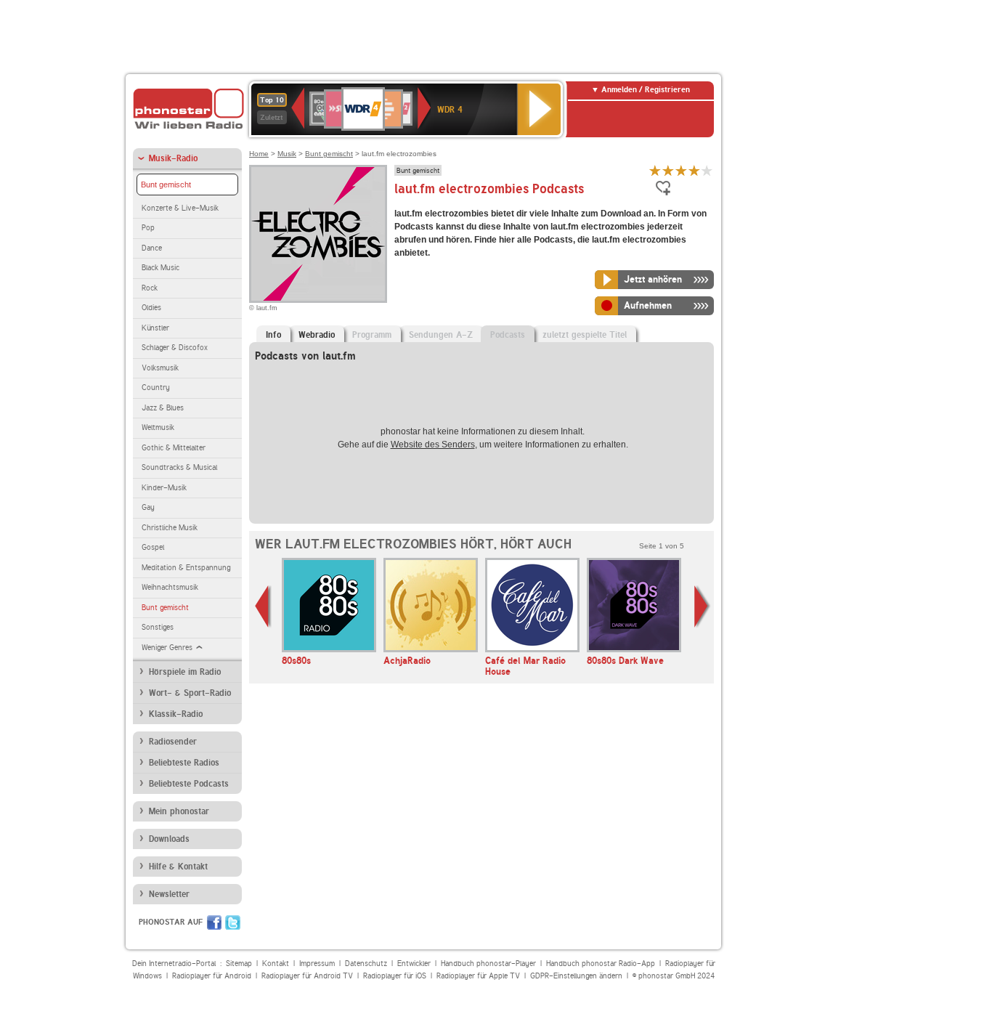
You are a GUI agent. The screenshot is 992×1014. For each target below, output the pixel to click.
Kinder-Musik (164, 487)
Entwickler (414, 963)
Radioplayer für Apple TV (478, 976)
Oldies (151, 307)
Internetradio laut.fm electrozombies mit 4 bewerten (694, 170)
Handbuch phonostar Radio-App (600, 963)
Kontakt (275, 963)
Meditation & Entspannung (186, 567)
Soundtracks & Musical (179, 467)
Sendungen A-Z (441, 335)
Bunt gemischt (166, 184)
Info (273, 335)
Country (156, 387)
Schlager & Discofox (175, 347)
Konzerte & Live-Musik (180, 208)
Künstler (155, 328)
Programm (371, 335)
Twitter (232, 922)
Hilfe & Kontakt (178, 866)
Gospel (153, 547)
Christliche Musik (170, 527)
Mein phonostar (179, 811)
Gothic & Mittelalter (174, 448)
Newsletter (169, 894)
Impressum (317, 963)
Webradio (316, 335)
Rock (150, 288)
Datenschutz (366, 963)
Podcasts (507, 335)
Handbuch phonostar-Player (488, 963)
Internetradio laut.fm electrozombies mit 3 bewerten (681, 170)
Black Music (160, 267)
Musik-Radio (173, 158)
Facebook (214, 922)
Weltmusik (158, 427)
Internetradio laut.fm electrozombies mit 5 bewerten (707, 170)
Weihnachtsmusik (170, 587)
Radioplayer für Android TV (307, 976)
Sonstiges (158, 627)
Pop (148, 227)
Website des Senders (433, 444)
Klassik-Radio (176, 714)
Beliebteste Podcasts (189, 784)
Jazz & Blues (163, 408)
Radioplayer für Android (211, 976)
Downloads (169, 839)
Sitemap (239, 963)
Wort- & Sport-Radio (190, 693)
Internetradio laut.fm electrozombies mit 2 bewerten (668, 170)
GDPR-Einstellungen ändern (576, 976)
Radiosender (173, 742)
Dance (152, 248)
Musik (286, 154)
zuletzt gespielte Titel (584, 335)
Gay (148, 507)
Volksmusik (160, 368)
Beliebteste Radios (184, 763)
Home (259, 154)
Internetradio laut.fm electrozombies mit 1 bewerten (655, 170)
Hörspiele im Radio (185, 672)
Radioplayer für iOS (394, 976)
